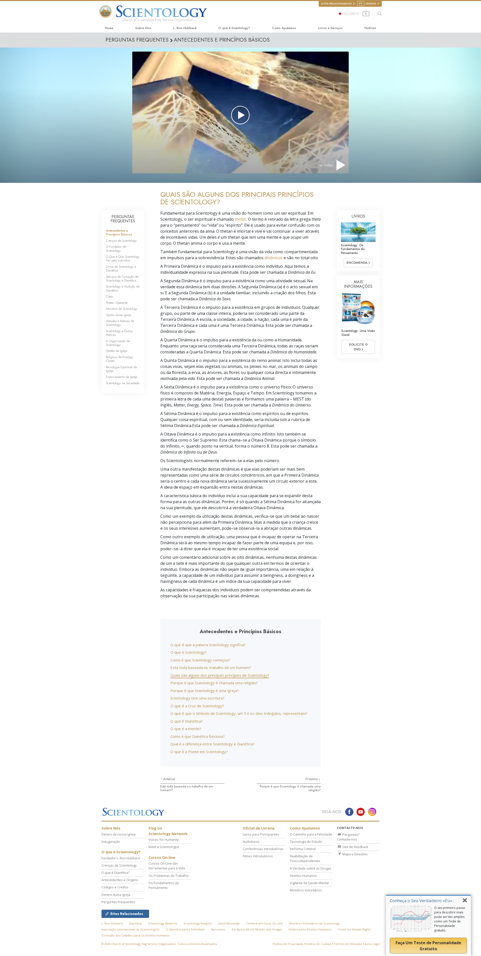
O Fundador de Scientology (116, 248)
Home (109, 28)
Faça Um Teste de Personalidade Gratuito (428, 945)
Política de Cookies (318, 944)
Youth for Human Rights (354, 929)
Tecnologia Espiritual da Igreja (121, 369)
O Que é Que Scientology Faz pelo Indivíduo (123, 258)
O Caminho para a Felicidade (311, 834)
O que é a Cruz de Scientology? (197, 705)
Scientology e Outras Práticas (119, 333)
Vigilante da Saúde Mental (309, 883)
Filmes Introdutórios (258, 856)
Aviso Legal (372, 944)
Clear (109, 296)
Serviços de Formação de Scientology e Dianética (122, 278)
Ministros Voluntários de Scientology (314, 923)
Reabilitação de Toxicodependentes (305, 858)
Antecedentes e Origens (119, 880)
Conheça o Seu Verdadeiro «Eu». (421, 900)
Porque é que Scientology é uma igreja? (204, 690)
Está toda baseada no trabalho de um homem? (210, 667)
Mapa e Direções (355, 854)
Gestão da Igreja (116, 350)
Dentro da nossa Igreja (118, 834)
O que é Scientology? (234, 28)
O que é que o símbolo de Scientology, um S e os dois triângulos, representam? (238, 713)
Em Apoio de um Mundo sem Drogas (257, 929)
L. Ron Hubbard (184, 28)
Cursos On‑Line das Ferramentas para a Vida (167, 865)
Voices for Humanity (164, 839)
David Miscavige (228, 923)
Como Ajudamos (284, 28)
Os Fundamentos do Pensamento (164, 885)
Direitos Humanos (303, 875)
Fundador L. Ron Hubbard (120, 858)
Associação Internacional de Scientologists (130, 929)
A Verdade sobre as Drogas (310, 868)
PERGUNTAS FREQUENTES (122, 219)
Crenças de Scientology (121, 240)
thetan (240, 219)
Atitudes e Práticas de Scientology (120, 323)
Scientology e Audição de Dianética (122, 288)
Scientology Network (162, 923)
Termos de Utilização (348, 944)
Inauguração (110, 841)
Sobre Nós (143, 28)
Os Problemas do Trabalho (169, 875)
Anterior (169, 778)
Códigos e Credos (114, 887)
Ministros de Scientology (122, 308)
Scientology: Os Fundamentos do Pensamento (353, 249)
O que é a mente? (185, 728)
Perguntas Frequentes (118, 902)
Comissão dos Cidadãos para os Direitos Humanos (135, 935)
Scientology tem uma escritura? (197, 698)
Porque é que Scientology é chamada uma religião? (214, 682)
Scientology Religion (198, 923)
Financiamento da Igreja (121, 376)
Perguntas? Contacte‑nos (348, 837)
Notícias (370, 28)
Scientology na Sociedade (122, 383)
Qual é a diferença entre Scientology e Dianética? (212, 743)
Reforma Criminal (303, 849)
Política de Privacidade (288, 944)
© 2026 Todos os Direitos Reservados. (159, 944)
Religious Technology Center (119, 359)
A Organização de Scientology (118, 343)
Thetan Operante (117, 302)
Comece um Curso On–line (264, 923)
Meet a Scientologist (164, 847)
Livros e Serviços (330, 28)
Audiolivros (251, 841)
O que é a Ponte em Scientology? (199, 751)
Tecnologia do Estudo (306, 841)
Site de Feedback (355, 847)
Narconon (218, 929)
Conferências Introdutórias (263, 849)
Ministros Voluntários (306, 890)
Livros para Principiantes (261, 834)
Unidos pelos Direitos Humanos (309, 929)
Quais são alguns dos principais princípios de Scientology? (219, 675)
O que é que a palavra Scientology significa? (208, 644)
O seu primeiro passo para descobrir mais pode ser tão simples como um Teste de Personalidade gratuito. (449, 919)
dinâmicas (274, 257)
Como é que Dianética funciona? (197, 736)
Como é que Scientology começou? (200, 659)
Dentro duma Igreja (118, 315)
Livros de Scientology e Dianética (121, 268)
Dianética (135, 923)
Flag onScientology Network (168, 831)
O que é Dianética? (186, 721)
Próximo (312, 778)
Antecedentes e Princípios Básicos (119, 232)
